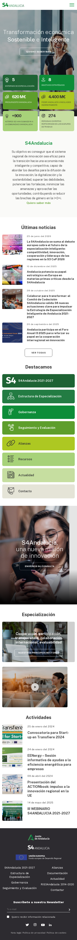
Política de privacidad (34, 932)
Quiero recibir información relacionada (33, 917)
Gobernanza (19, 882)
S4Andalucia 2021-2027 (19, 867)
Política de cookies (56, 932)
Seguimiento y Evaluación (20, 888)
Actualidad (57, 878)
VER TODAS (38, 352)
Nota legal (16, 932)
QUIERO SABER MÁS (38, 51)
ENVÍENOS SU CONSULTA (39, 566)
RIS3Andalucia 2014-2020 (57, 884)
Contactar (57, 890)
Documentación (57, 873)
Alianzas (57, 867)
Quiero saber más (39, 202)
